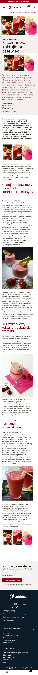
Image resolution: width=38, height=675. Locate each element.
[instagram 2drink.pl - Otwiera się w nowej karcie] (17, 607)
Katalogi (6, 645)
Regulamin (7, 638)
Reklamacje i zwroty (10, 657)
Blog (15, 39)
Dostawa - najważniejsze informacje (16, 653)
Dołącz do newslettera (12, 580)
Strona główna (7, 39)
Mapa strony (7, 643)
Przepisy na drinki (9, 640)
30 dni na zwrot (8, 655)
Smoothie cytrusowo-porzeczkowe (11, 424)
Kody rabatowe (8, 660)
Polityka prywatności (10, 635)
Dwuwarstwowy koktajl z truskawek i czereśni (16, 327)
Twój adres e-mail (7, 575)
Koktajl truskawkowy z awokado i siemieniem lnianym (17, 188)
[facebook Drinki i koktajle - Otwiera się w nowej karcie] (13, 607)
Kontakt (6, 633)
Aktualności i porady (9, 111)
